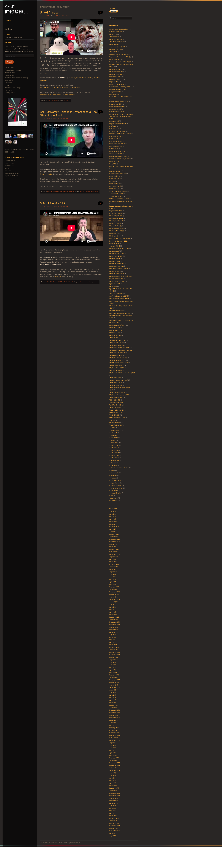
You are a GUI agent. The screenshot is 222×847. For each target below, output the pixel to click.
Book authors (9, 80)
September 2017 (114, 687)
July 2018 (112, 662)
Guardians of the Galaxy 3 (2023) (120, 159)
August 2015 (113, 743)
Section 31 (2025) (115, 271)
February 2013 (114, 818)
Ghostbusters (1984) (115, 154)
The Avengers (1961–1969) (117, 340)
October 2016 (113, 715)
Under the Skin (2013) (116, 410)
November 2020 (114, 594)
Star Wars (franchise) (116, 310)
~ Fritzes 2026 (114, 458)
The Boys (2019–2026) (116, 345)
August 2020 (113, 602)
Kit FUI (7, 168)
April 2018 (112, 670)
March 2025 (113, 524)
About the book (10, 72)
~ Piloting (112, 478)
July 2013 (112, 805)
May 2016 (112, 725)
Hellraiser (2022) (114, 161)
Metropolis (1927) (115, 223)
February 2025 (114, 526)
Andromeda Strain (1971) (117, 47)
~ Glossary (112, 463)
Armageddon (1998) (115, 49)
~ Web (111, 495)
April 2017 (112, 700)
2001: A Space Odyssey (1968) (119, 29)
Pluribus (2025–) (114, 251)
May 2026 (112, 516)
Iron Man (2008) (114, 184)
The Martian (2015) (115, 383)
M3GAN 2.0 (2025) (115, 216)
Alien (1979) (113, 34)
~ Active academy (115, 430)
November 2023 (114, 541)
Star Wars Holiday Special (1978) (119, 313)
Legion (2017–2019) (115, 211)
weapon (95, 282)
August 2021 (113, 572)
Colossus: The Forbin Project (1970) (120, 87)
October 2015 (113, 738)
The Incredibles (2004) (116, 368)
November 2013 (114, 795)
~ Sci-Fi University (52, 100)
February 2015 (114, 758)
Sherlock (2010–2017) (116, 273)
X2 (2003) (112, 427)
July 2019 (112, 634)
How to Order (9, 68)
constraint (89, 282)
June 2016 (112, 723)
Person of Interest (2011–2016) (119, 248)
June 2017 (112, 695)
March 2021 (113, 584)
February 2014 (114, 788)
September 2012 (114, 831)
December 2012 (114, 823)
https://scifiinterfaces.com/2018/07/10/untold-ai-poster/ (60, 87)
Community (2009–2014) (117, 89)
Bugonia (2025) (114, 82)
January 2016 (113, 730)
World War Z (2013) (115, 425)
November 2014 (114, 765)
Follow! (9, 62)
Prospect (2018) (114, 258)
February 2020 (114, 617)
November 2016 (114, 712)
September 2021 (114, 569)
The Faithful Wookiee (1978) (118, 358)
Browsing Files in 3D (116, 79)
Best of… (8, 20)
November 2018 (114, 655)
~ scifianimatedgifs (115, 488)
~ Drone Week (114, 443)
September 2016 (114, 718)
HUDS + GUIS (9, 163)
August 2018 (113, 660)
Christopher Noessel (61, 16)
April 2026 (112, 519)
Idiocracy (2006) (114, 171)
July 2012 (112, 836)
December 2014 (114, 763)
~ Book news (113, 438)
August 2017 (113, 690)
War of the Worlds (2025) (117, 417)
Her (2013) (112, 164)
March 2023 (113, 546)
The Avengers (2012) (116, 343)
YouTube (58, 276)
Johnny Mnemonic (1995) (117, 191)
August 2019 (113, 632)
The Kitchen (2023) (115, 377)
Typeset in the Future (11, 176)
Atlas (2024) (113, 52)
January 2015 (113, 760)
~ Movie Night (114, 473)
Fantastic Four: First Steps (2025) (120, 134)
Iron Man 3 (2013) (115, 189)
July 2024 (112, 529)
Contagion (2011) (114, 94)
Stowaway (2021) (115, 327)
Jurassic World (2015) (116, 196)
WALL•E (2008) (114, 415)
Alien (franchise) (114, 37)
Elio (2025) (112, 126)
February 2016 (114, 728)
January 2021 (113, 589)
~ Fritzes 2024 (114, 453)
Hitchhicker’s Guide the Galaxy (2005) (121, 166)
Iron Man (112, 181)
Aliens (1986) (113, 44)
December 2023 (114, 539)
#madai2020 (70, 95)
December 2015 (114, 733)
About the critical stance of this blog (16, 78)
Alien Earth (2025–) (115, 39)
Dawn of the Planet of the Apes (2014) (121, 97)
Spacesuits (113, 286)
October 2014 (113, 768)
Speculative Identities (12, 173)
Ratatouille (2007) (115, 261)
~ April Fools (113, 433)
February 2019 (114, 647)
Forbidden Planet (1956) (117, 144)
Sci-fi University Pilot (52, 203)
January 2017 (113, 707)
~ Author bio (113, 435)
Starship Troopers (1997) (117, 325)
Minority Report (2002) (116, 228)
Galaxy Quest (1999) (115, 146)
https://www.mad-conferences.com (53, 95)
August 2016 (113, 720)
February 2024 (114, 534)
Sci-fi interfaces (14, 9)
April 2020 (112, 612)
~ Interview (113, 465)
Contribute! (8, 83)
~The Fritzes (113, 500)
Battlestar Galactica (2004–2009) (120, 62)
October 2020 (113, 597)
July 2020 (112, 604)
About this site (9, 75)
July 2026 (112, 511)
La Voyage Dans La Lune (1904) (119, 199)
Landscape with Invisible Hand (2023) (121, 201)
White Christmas (114, 423)
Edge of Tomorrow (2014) (117, 124)
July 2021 (112, 574)
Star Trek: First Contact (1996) (119, 298)
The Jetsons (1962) (115, 370)
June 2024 (112, 531)
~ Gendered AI (114, 460)
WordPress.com (75, 843)
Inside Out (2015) (114, 176)
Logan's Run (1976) (115, 213)
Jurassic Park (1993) (116, 194)
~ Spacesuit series (115, 493)
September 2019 (114, 630)
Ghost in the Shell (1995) (54, 191)
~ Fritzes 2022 (114, 448)
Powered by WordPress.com (49, 843)
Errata (7, 85)
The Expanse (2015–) (116, 355)
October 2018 (113, 657)
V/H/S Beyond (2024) (116, 412)
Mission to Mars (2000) (116, 231)
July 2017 (112, 692)
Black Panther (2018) (116, 72)
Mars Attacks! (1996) (116, 218)
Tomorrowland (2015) (116, 402)
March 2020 (113, 614)
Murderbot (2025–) (115, 236)
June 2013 (112, 808)
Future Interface (10, 160)
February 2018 (114, 675)
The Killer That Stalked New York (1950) (122, 373)
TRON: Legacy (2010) (116, 407)
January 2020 (114, 619)
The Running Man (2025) (117, 392)
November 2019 (114, 624)
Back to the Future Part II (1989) (119, 57)
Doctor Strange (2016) (116, 112)
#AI (46, 73)
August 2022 (113, 557)
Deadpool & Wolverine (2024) (118, 101)
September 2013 (114, 800)
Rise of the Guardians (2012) (118, 269)
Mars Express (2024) (116, 221)
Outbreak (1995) (114, 246)
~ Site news (113, 490)
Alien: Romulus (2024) (116, 42)
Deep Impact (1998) (115, 104)
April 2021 (112, 582)
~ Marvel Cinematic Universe (118, 468)
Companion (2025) (115, 92)
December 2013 (114, 793)
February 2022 (114, 564)
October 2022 (113, 552)
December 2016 (114, 710)
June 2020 (112, 607)
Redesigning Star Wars (116, 266)
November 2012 (114, 826)
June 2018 (112, 665)
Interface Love (9, 166)
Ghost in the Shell (46, 174)
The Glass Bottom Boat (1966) (119, 363)
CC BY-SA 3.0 (9, 152)
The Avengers (113, 337)
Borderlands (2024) (115, 77)
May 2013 (112, 811)
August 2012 (113, 833)
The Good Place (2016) (116, 365)
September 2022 (114, 554)
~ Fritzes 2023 (114, 450)
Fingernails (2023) (115, 136)
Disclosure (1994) (115, 109)
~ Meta (111, 470)
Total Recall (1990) (115, 405)
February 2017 (114, 705)
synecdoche (94, 191)
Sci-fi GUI (8, 171)
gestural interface (85, 191)
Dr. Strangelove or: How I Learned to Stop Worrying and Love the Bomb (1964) (121, 116)
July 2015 (112, 745)
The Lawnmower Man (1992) (118, 380)
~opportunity (113, 498)
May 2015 (112, 750)
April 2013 (112, 813)
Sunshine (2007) (114, 333)
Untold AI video (49, 12)
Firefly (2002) (113, 139)
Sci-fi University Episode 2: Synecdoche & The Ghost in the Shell (68, 113)
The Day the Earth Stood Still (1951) (120, 350)
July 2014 (112, 775)
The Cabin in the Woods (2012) (119, 348)
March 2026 (113, 521)
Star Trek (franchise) (116, 293)
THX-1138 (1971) (114, 400)
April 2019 (112, 642)
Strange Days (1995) (116, 330)
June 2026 (112, 514)
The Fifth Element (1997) (54, 282)
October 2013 (113, 798)
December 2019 (114, 622)
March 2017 (113, 702)
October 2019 (113, 627)
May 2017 (112, 697)
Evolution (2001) (114, 128)
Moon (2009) (113, 233)
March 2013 (113, 816)
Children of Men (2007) (116, 84)
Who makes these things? (13, 88)
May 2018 (112, 667)
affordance (82, 282)
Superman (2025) (115, 335)
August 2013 (113, 803)
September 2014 (114, 770)
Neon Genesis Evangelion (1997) (119, 238)
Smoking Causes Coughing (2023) (120, 276)
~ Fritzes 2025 (114, 455)
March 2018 (113, 672)
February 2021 (114, 587)
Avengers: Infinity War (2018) (118, 54)
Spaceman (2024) (115, 284)
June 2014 (112, 778)
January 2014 (113, 790)
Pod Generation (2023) (116, 253)
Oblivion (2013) (114, 243)
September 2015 (114, 740)
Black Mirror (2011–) (115, 69)
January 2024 (114, 536)
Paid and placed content (13, 70)
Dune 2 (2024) (114, 121)
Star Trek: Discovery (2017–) (118, 296)
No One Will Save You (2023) (118, 241)
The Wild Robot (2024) (116, 397)
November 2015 (114, 735)
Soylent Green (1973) (116, 279)
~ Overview (113, 475)
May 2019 (112, 640)
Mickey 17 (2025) (115, 226)
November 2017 (114, 682)
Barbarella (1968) (114, 59)
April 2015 (112, 753)
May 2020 (112, 609)
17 (100, 203)
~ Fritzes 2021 (114, 445)
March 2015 (113, 755)
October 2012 (113, 828)
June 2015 (112, 748)
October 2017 (113, 685)
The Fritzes (8, 90)
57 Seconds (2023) (115, 32)
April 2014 (112, 783)
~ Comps (112, 440)
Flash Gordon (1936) (115, 141)
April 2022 (112, 559)
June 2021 (112, 577)
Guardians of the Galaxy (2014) (119, 156)
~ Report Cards (114, 483)
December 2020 (114, 592)
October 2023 (113, 544)
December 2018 (114, 652)
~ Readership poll (115, 480)
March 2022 (113, 562)
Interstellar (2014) (115, 179)
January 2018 (113, 677)
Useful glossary (10, 93)
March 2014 (113, 785)
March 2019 (113, 645)
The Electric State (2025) (117, 353)
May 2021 (112, 579)
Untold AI (66, 100)
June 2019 (112, 637)
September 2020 (114, 599)
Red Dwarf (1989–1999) (116, 263)
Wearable (112, 420)
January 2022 (113, 567)
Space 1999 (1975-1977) (117, 281)
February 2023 (114, 549)
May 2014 (112, 780)
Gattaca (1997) (114, 149)
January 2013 (113, 821)
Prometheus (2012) (115, 256)
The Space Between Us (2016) (119, 395)
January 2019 (113, 650)
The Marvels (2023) (115, 385)
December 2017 (114, 680)
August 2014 (113, 773)
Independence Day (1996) (117, 174)
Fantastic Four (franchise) (117, 131)
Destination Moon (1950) (117, 106)
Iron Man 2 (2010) (115, 186)
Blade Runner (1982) (115, 74)
